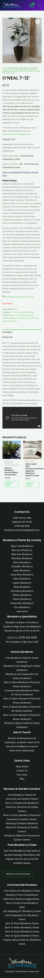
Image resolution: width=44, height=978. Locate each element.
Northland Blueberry (22, 590)
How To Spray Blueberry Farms (22, 935)
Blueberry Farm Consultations (22, 894)
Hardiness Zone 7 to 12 (10, 315)
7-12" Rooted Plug (9, 67)
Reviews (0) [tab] (7, 337)
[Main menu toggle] (39, 5)
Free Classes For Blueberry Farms (22, 890)
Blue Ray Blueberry (22, 554)
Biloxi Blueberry (22, 562)
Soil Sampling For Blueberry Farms (22, 911)
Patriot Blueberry (22, 599)
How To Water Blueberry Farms (22, 927)
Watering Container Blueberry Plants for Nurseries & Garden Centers (22, 827)
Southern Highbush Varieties (13, 318)
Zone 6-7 (23, 71)
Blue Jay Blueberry (22, 550)
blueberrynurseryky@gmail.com (16, 134)
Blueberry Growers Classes (18, 874)
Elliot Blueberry (22, 578)
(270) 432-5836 (22, 525)
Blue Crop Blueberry (22, 546)
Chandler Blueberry (22, 566)
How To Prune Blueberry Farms (22, 931)
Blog (22, 778)
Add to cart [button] (9, 484)
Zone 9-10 (10, 73)
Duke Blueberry (22, 570)
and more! (22, 611)
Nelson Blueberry (22, 594)
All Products (23, 67)
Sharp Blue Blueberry (22, 603)
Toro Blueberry (22, 607)
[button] (37, 21)
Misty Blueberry (22, 586)
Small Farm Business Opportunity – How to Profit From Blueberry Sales (22, 902)
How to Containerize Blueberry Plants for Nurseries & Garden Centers (22, 806)
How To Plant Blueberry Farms (22, 923)
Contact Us (22, 770)
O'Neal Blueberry (21, 69)
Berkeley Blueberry (22, 558)
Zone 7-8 (31, 71)
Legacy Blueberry (22, 582)
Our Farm (22, 774)
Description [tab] (7, 332)
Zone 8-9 (5, 321)
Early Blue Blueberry (22, 574)
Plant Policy (22, 766)
